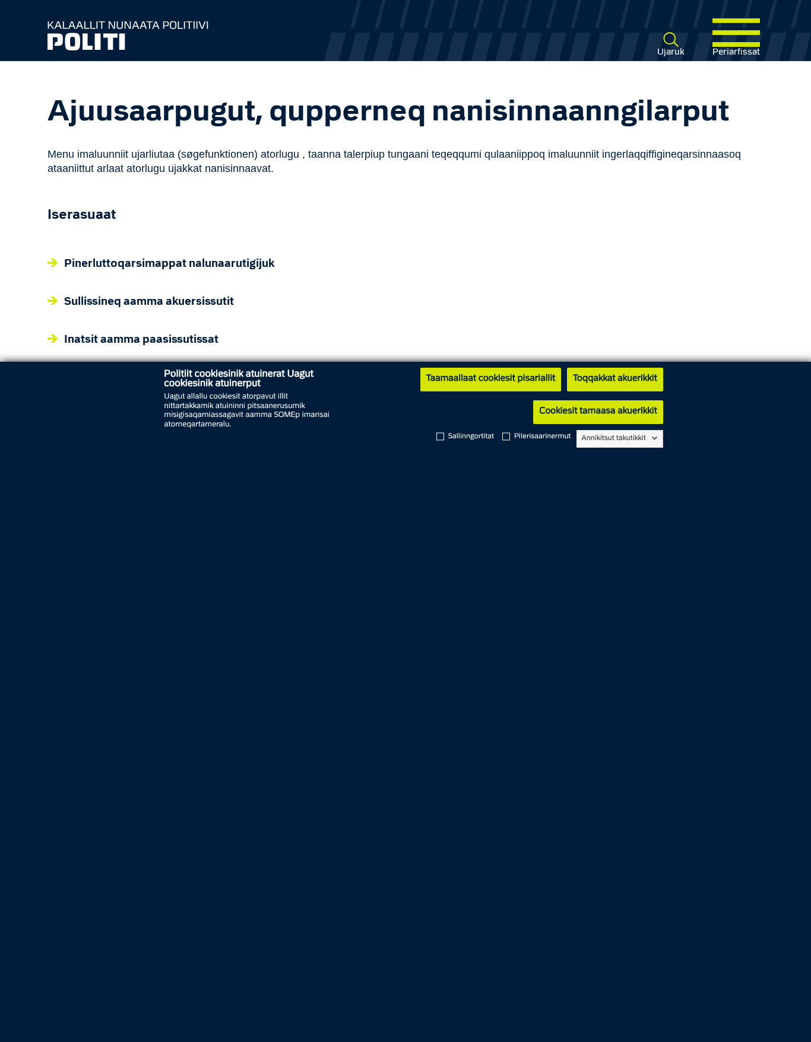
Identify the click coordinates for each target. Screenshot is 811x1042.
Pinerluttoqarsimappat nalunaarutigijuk (169, 264)
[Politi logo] (191, 35)
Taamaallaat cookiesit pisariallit (490, 379)
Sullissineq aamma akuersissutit (149, 302)
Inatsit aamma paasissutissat (141, 340)
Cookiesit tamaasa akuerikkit (598, 411)
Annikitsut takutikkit (613, 438)
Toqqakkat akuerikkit (615, 379)
